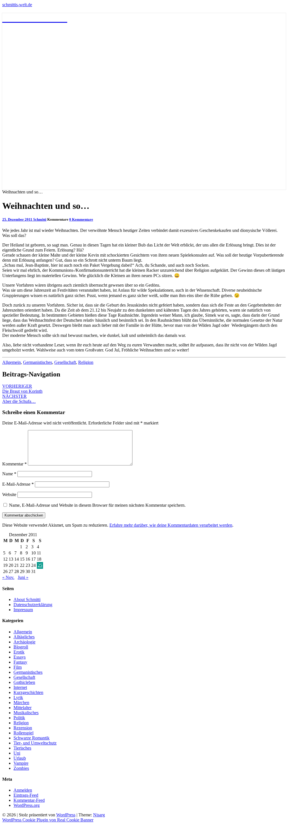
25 (40, 565)
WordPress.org (27, 805)
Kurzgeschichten (28, 692)
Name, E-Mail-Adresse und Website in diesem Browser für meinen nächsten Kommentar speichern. (97, 505)
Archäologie (24, 642)
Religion (85, 362)
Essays (20, 657)
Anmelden (23, 790)
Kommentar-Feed (29, 800)
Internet (20, 687)
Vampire (21, 763)
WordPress (65, 814)
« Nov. (8, 577)
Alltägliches (24, 636)
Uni (17, 753)
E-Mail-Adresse (18, 484)
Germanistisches (37, 362)
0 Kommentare (81, 219)
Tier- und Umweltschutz (35, 743)
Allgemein (11, 362)
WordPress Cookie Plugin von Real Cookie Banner (47, 819)
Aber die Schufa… (19, 399)
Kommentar (14, 464)
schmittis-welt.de (17, 4)
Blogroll (21, 647)
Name (9, 473)
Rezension (23, 727)
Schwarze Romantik (32, 738)
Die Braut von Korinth (22, 389)
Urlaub (20, 758)
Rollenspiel (23, 732)
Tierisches (22, 748)
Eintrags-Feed (26, 795)
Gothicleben (24, 682)
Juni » (23, 577)
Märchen (21, 702)
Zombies (21, 768)
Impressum (23, 609)
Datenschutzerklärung (33, 604)
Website (9, 494)
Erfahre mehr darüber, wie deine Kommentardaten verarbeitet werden (170, 525)
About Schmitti (27, 599)
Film (18, 667)
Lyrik (18, 697)
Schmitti (39, 219)
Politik (19, 717)
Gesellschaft (65, 362)
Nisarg (99, 814)
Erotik (19, 652)
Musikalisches (26, 712)
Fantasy (20, 662)
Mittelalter (23, 707)
